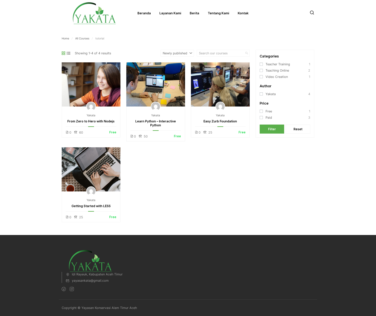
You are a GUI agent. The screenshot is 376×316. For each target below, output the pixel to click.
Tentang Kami (218, 13)
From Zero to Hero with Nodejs (91, 121)
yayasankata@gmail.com (90, 280)
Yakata (91, 115)
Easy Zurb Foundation (220, 121)
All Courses (82, 38)
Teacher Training (278, 64)
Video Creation (277, 77)
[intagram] (72, 289)
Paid (269, 117)
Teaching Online (277, 70)
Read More (91, 84)
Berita (194, 13)
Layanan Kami (170, 13)
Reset (298, 129)
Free (269, 111)
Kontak (243, 13)
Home (65, 38)
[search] (247, 53)
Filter (272, 129)
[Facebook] (64, 289)
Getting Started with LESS (91, 206)
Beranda (144, 13)
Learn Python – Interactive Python (155, 123)
